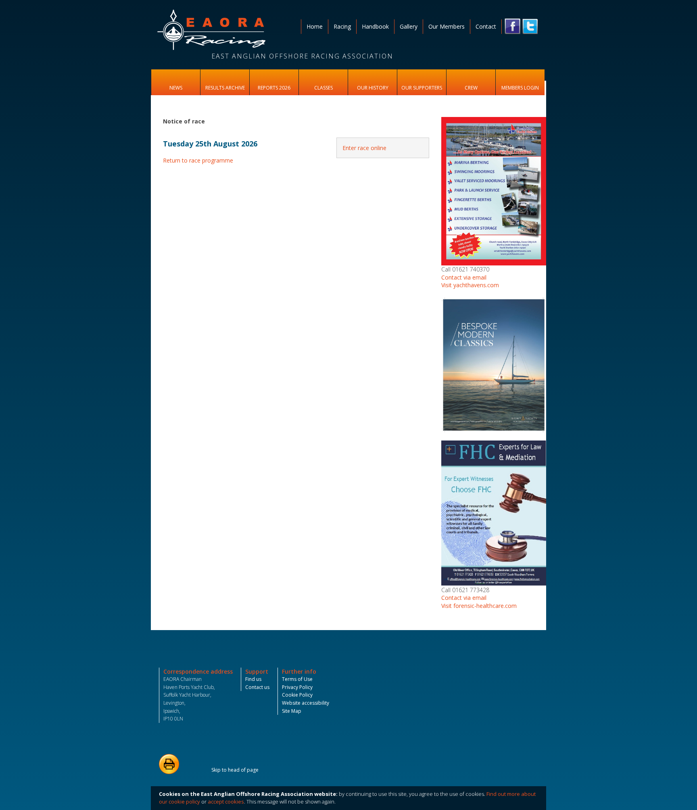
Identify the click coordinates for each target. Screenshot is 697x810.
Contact (486, 26)
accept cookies (226, 801)
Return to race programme (198, 160)
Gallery (408, 26)
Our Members (446, 26)
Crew (471, 87)
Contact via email (463, 277)
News (175, 87)
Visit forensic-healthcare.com (479, 606)
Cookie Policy (297, 694)
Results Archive (225, 87)
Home (315, 26)
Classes (323, 87)
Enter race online (364, 148)
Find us (253, 679)
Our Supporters (421, 87)
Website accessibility (305, 702)
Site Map (291, 711)
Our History (372, 87)
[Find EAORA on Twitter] (530, 26)
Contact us (257, 687)
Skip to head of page (235, 769)
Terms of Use (297, 679)
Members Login (520, 87)
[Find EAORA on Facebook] (512, 26)
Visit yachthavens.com (470, 285)
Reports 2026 (274, 87)
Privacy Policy (297, 687)
